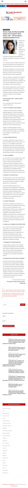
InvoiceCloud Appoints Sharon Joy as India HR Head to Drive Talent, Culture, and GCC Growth (16, 355)
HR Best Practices (6, 433)
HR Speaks (5, 440)
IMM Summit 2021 (6, 445)
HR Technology (6, 443)
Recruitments (5, 470)
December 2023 (6, 413)
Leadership (5, 450)
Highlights (5, 428)
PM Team (9, 338)
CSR (3, 410)
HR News (4, 438)
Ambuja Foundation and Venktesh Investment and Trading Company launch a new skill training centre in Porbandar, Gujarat (14, 392)
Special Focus (5, 472)
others (4, 460)
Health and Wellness (7, 425)
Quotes (4, 467)
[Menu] (2, 1)
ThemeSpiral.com (14, 485)
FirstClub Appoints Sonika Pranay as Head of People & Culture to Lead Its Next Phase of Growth (16, 349)
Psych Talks (5, 465)
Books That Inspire (6, 408)
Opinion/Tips (5, 457)
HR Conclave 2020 (6, 435)
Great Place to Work (7, 423)
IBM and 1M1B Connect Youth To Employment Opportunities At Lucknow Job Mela (15, 386)
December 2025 (6, 415)
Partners (4, 462)
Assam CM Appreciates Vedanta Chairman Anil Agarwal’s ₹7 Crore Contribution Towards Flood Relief (16, 371)
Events (4, 418)
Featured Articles (6, 29)
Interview (4, 448)
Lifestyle (4, 453)
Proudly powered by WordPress (8, 484)
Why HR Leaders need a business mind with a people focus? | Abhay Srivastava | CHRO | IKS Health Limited (13, 291)
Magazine (5, 455)
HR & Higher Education (7, 430)
